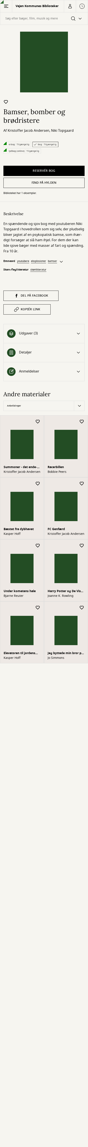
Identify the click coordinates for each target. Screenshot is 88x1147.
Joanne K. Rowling (60, 596)
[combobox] (44, 18)
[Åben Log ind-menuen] (70, 6)
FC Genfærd (56, 529)
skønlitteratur (38, 270)
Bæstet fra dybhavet (19, 529)
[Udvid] (61, 261)
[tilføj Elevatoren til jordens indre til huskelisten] (37, 608)
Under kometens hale (20, 591)
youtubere (23, 261)
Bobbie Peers (57, 472)
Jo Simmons (56, 658)
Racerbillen (56, 467)
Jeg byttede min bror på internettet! (65, 653)
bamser (52, 261)
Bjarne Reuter (13, 596)
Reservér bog (44, 171)
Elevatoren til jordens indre (19, 653)
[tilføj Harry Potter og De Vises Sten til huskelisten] (81, 546)
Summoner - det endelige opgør (20, 467)
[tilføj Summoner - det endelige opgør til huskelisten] (37, 422)
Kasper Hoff (12, 534)
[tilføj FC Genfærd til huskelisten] (81, 484)
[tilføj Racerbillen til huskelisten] (81, 422)
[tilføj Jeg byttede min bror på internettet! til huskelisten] (81, 608)
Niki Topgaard (62, 130)
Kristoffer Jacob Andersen (28, 130)
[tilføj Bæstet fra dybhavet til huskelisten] (37, 484)
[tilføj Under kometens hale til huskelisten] (37, 546)
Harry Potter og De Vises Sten (66, 591)
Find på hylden (44, 182)
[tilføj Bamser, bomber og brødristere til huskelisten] (6, 101)
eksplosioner (38, 261)
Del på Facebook (34, 295)
